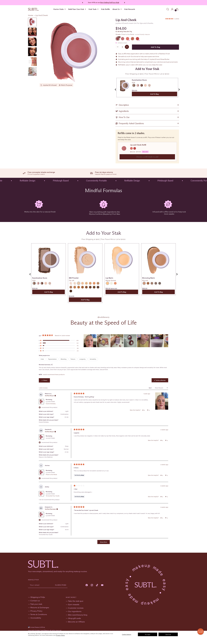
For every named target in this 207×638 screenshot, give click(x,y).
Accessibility (35, 618)
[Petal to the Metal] (74, 52)
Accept (147, 634)
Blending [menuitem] (63, 359)
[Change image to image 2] (32, 32)
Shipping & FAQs (37, 597)
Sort (150, 388)
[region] (126, 340)
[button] (172, 19)
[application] (200, 631)
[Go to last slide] (115, 89)
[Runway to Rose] (123, 39)
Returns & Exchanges (39, 607)
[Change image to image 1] (32, 22)
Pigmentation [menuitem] (52, 359)
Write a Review (162, 380)
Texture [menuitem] (73, 359)
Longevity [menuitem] (82, 359)
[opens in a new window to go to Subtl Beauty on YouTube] (102, 585)
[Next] (125, 2)
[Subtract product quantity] (118, 47)
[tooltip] (52, 364)
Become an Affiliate (76, 621)
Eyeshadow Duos (139, 80)
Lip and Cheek (51, 403)
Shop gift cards (74, 618)
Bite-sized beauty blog (77, 615)
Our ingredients (74, 611)
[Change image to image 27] (32, 61)
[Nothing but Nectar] (132, 39)
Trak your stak (36, 604)
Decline (168, 634)
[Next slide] (179, 89)
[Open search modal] (167, 9)
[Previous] (82, 2)
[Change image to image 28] (32, 71)
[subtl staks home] (33, 9)
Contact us (35, 600)
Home (30, 15)
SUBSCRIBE (60, 585)
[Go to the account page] (172, 9)
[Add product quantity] (127, 47)
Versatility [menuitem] (93, 359)
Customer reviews (75, 608)
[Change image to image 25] (32, 41)
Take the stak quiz (75, 601)
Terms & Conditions (38, 614)
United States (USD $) (37, 627)
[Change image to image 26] (32, 51)
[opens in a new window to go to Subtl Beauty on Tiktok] (97, 585)
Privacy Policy (60, 635)
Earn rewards (73, 604)
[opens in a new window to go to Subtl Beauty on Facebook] (86, 585)
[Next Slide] (166, 340)
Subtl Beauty (44, 630)
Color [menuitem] (42, 359)
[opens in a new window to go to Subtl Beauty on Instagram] (92, 585)
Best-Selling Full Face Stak (109, 2)
